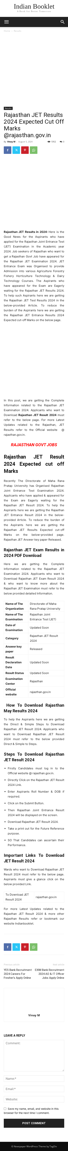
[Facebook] (7, 150)
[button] (62, 22)
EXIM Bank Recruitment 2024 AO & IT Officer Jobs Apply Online (49, 973)
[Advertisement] (34, 70)
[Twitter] (16, 150)
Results (17, 30)
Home (7, 30)
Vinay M (11, 141)
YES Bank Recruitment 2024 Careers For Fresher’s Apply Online (18, 973)
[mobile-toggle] (6, 22)
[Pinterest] (25, 150)
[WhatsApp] (33, 150)
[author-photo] (34, 1010)
